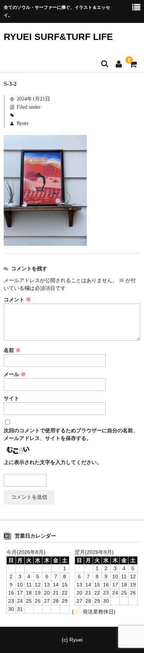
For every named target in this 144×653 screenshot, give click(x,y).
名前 (12, 350)
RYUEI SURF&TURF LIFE (58, 36)
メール (15, 374)
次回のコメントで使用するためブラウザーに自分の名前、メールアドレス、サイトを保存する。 (71, 434)
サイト (11, 398)
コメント (17, 299)
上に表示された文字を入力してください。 (53, 462)
